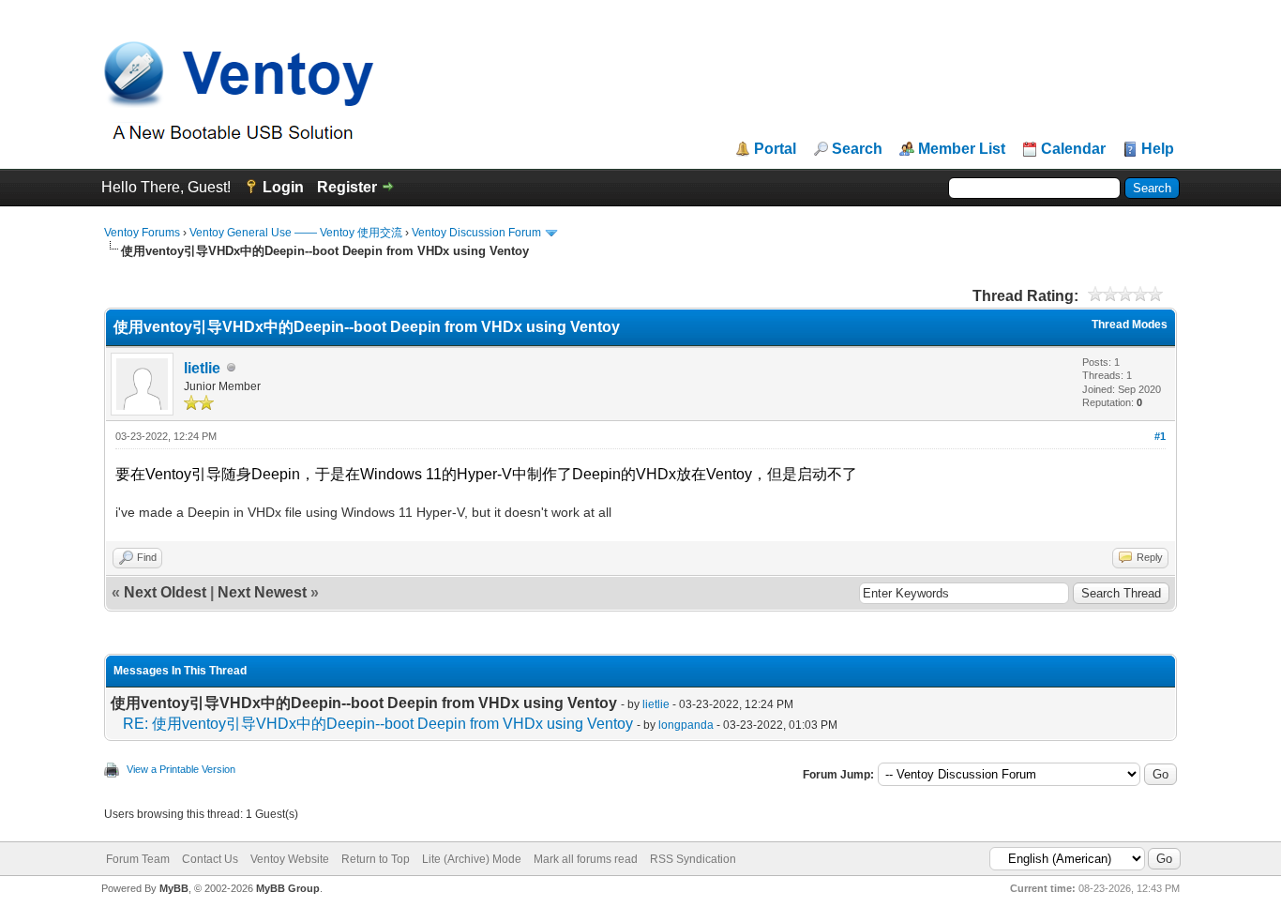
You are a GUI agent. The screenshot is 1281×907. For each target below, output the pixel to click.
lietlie (202, 368)
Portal (775, 149)
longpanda (686, 725)
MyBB (173, 888)
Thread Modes (1130, 324)
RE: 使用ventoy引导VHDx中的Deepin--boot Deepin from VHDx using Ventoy (378, 724)
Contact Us (210, 859)
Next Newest (262, 592)
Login (283, 187)
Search (857, 149)
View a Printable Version (181, 769)
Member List (961, 149)
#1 (1160, 436)
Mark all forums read (586, 859)
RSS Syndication (693, 859)
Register (347, 187)
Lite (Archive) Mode (471, 859)
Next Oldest (165, 592)
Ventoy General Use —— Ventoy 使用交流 (295, 232)
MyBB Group (288, 888)
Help (1157, 149)
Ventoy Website (289, 859)
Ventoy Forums (142, 232)
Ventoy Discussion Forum (476, 232)
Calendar (1073, 149)
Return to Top (375, 859)
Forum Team (138, 859)
